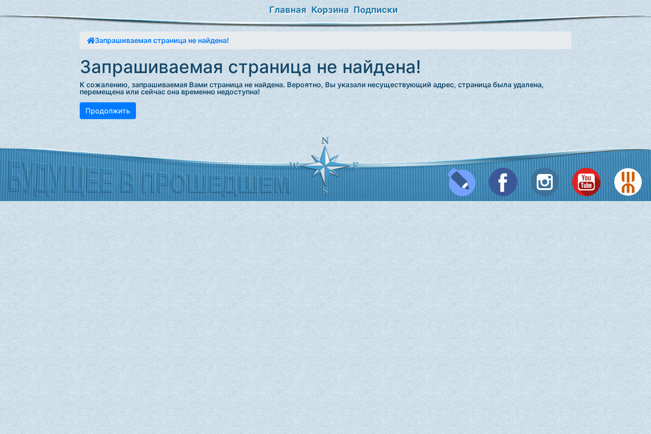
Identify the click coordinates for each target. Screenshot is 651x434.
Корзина (330, 9)
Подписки (375, 9)
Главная (287, 9)
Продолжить (107, 110)
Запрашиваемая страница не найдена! (162, 40)
